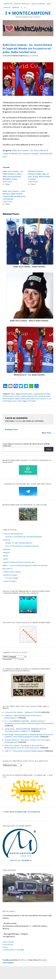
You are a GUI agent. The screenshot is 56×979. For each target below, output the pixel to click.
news (28, 399)
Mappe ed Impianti (38, 4)
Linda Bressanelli (44, 396)
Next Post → (47, 433)
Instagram (6, 549)
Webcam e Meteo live (22, 4)
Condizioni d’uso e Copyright (13, 950)
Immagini (15, 7)
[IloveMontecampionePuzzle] (28, 613)
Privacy (5, 947)
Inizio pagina (8, 963)
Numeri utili (8, 4)
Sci (47, 399)
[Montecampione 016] (29, 902)
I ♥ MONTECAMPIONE (28, 13)
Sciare (14, 401)
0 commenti (34, 56)
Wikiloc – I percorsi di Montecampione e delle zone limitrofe (25, 565)
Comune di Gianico (10, 581)
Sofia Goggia (22, 401)
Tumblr (5, 556)
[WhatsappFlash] (28, 474)
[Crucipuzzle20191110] (28, 643)
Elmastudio (43, 960)
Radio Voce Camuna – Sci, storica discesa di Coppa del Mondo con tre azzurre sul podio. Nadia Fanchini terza (27, 153)
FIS (36, 396)
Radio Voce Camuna (38, 399)
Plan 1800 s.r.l (8, 569)
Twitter (5, 559)
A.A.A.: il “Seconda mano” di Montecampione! (22, 546)
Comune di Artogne (10, 575)
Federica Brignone (27, 396)
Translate (20, 659)
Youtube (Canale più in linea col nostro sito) (19, 562)
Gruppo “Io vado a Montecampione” (19, 543)
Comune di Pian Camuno (12, 572)
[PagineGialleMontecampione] (28, 802)
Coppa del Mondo (39, 394)
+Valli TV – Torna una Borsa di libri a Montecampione (24, 751)
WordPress (22, 960)
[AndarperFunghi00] (28, 697)
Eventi (11, 396)
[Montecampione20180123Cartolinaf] (28, 520)
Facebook (6, 540)
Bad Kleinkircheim (26, 394)
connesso (18, 421)
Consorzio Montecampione (13, 534)
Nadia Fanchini (20, 399)
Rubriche (7, 7)
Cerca (49, 449)
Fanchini (17, 396)
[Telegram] (28, 495)
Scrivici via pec (8, 944)
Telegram (6, 553)
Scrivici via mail (8, 942)
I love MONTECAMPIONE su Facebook (21, 812)
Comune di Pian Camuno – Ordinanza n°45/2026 (23, 712)
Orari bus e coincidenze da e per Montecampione (23, 537)
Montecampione (8, 399)
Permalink (32, 401)
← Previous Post (10, 429)
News (49, 4)
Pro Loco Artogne (11, 578)
